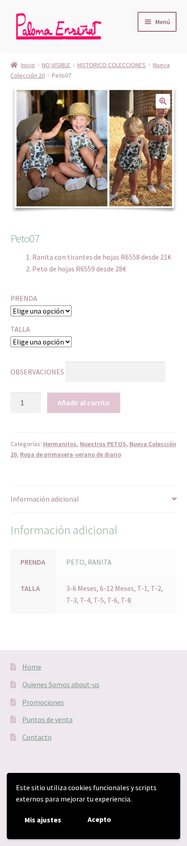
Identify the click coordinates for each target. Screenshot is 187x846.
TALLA (20, 329)
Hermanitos (60, 444)
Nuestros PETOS (103, 444)
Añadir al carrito (84, 402)
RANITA (100, 561)
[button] (163, 101)
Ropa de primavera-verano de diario (70, 454)
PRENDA (23, 298)
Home (31, 666)
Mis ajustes (43, 819)
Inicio (28, 65)
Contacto (37, 737)
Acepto (99, 819)
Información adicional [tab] (44, 498)
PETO (75, 561)
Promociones (43, 702)
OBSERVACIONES (37, 371)
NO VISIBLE (56, 65)
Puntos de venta (47, 719)
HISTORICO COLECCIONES (111, 65)
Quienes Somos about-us (60, 684)
